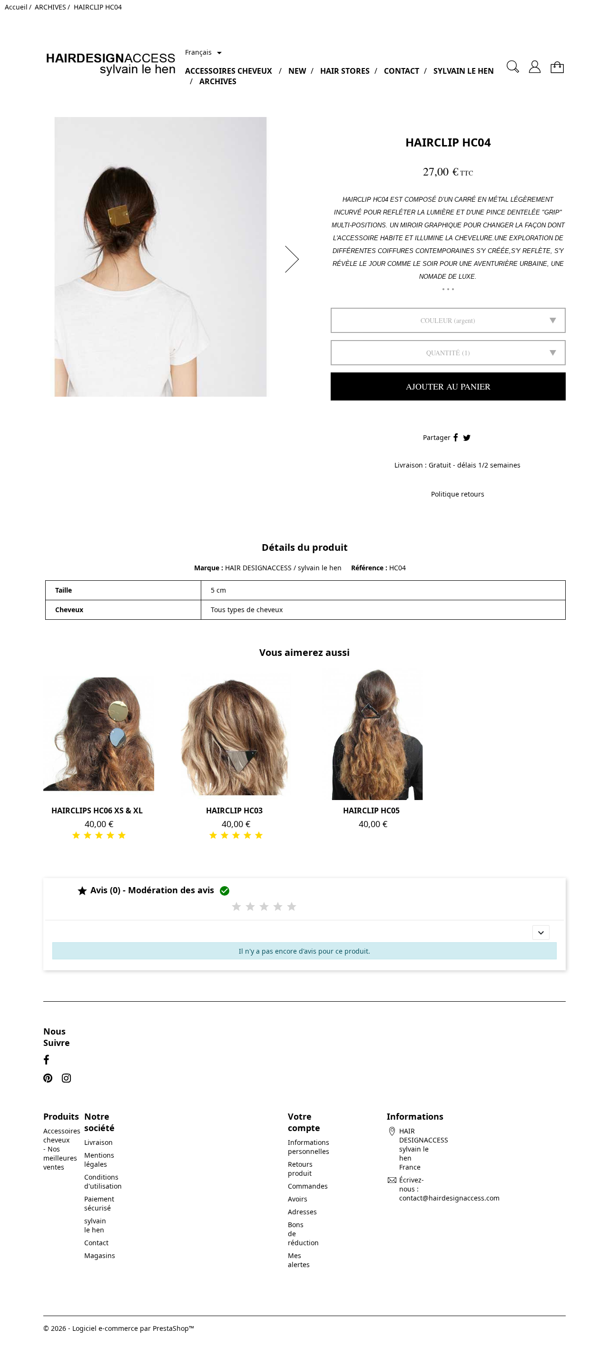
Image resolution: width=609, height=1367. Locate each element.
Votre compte (304, 1122)
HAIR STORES (345, 71)
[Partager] (456, 438)
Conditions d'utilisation (103, 1181)
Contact (96, 1242)
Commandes (308, 1186)
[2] (87, 835)
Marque (206, 567)
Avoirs (297, 1198)
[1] (76, 835)
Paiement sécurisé (99, 1203)
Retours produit (300, 1169)
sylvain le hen (95, 1225)
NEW (297, 71)
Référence (368, 567)
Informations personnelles (308, 1147)
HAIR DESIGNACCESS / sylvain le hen (283, 567)
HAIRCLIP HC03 (234, 810)
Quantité (443, 352)
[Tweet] (467, 438)
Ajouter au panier (448, 386)
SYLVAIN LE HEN (463, 71)
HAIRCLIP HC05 (371, 810)
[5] (122, 835)
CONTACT (401, 71)
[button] (295, 259)
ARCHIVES (217, 81)
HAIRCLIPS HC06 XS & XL (97, 810)
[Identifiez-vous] (535, 63)
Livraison (98, 1142)
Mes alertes (299, 1260)
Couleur (436, 320)
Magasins (99, 1255)
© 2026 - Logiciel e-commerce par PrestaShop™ (118, 1328)
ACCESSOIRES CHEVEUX (228, 71)
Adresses (302, 1211)
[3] (99, 835)
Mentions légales (99, 1160)
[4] (110, 835)
